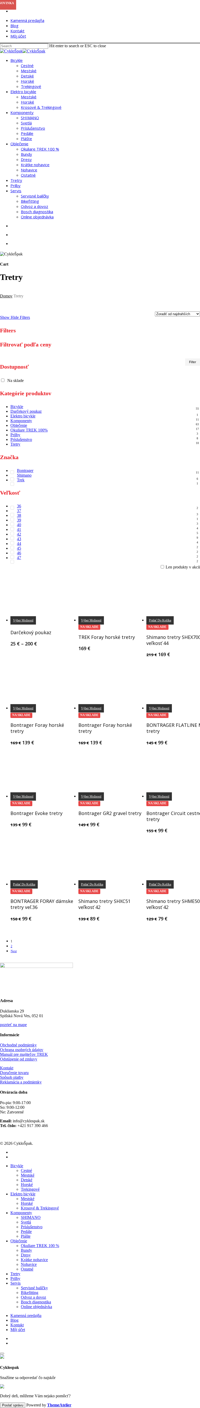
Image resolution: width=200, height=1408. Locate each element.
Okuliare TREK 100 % (40, 1245)
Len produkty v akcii (183, 567)
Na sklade (15, 380)
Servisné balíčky (34, 1288)
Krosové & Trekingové (40, 1208)
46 (19, 553)
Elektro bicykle (22, 416)
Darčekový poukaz (26, 411)
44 (19, 543)
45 (19, 548)
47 (19, 557)
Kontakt (6, 1068)
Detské (26, 1180)
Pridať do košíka (24, 884)
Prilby (15, 435)
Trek (20, 480)
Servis (15, 1283)
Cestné (26, 1170)
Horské (27, 1184)
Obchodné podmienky (18, 1045)
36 (19, 506)
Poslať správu (12, 1405)
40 (19, 525)
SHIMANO (31, 1217)
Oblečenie (18, 425)
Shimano (24, 475)
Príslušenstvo (21, 439)
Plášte (25, 1236)
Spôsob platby (11, 1077)
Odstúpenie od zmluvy (18, 1059)
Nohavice (29, 1264)
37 (19, 510)
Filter (192, 362)
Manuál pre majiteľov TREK (24, 1054)
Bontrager (25, 470)
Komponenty (21, 420)
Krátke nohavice (34, 1259)
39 (19, 520)
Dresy (26, 1255)
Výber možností (23, 620)
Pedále (26, 1231)
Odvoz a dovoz (33, 1297)
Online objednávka (36, 1306)
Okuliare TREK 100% (29, 430)
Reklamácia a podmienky (21, 1082)
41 (19, 529)
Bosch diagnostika (36, 1302)
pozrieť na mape (13, 1024)
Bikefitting (29, 1292)
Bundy (26, 1250)
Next (14, 951)
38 (19, 515)
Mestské (27, 1175)
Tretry (15, 444)
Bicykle (16, 406)
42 (19, 534)
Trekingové (30, 1189)
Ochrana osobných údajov (21, 1049)
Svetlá (26, 1222)
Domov (6, 296)
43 (19, 539)
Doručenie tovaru (14, 1072)
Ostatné (27, 1269)
